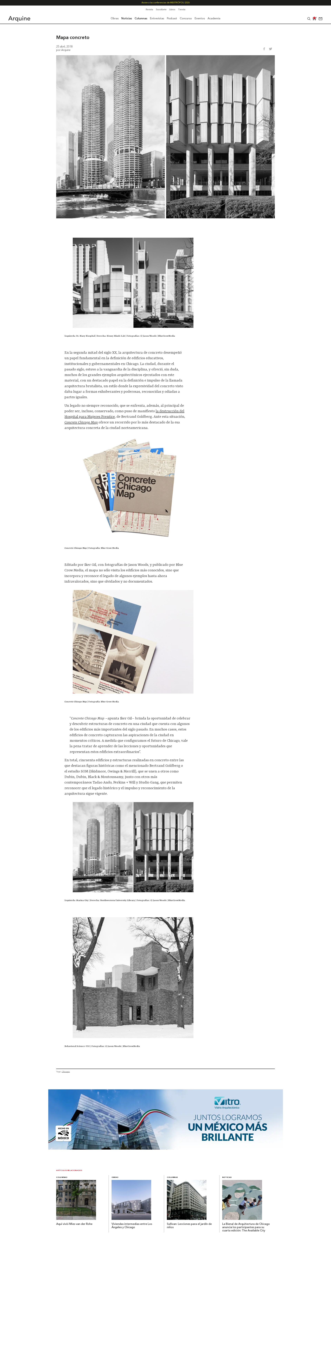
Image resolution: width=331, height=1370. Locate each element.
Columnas (61, 1177)
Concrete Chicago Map (81, 422)
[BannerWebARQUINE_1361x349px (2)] (165, 1148)
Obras (115, 1177)
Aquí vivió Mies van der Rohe (74, 1224)
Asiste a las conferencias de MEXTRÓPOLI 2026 (166, 3)
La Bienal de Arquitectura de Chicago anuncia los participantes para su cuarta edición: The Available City (246, 1227)
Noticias (227, 1177)
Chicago (66, 1071)
